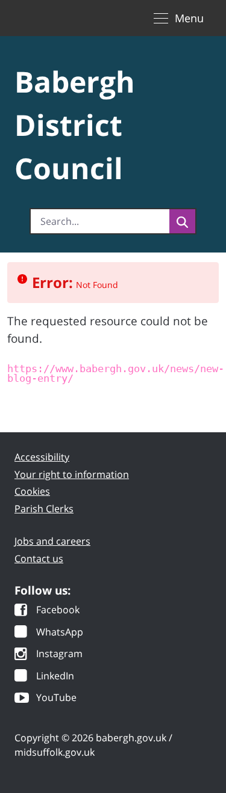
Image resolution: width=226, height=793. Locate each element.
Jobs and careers (52, 541)
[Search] (182, 221)
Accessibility (41, 457)
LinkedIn (55, 676)
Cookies (32, 491)
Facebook (58, 610)
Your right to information (71, 474)
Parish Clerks (44, 508)
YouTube (56, 698)
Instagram (59, 654)
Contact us (38, 558)
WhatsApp (59, 632)
